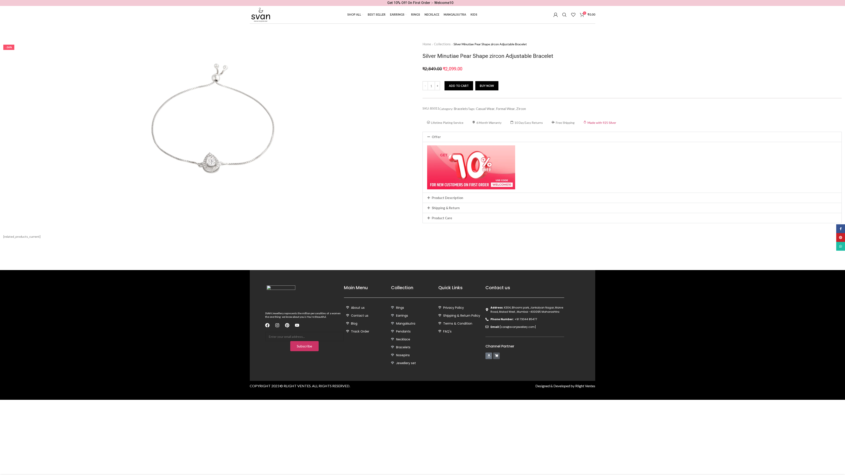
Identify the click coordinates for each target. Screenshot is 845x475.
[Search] (564, 14)
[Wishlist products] (573, 14)
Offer (436, 137)
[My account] (555, 14)
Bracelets (461, 109)
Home (426, 44)
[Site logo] (260, 15)
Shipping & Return (446, 208)
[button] (632, 137)
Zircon (521, 109)
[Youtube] (297, 325)
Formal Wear (505, 109)
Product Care (442, 218)
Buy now (487, 86)
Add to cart (459, 86)
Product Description (447, 198)
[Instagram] (277, 325)
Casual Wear (485, 109)
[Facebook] (267, 325)
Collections (442, 44)
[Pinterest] (287, 325)
